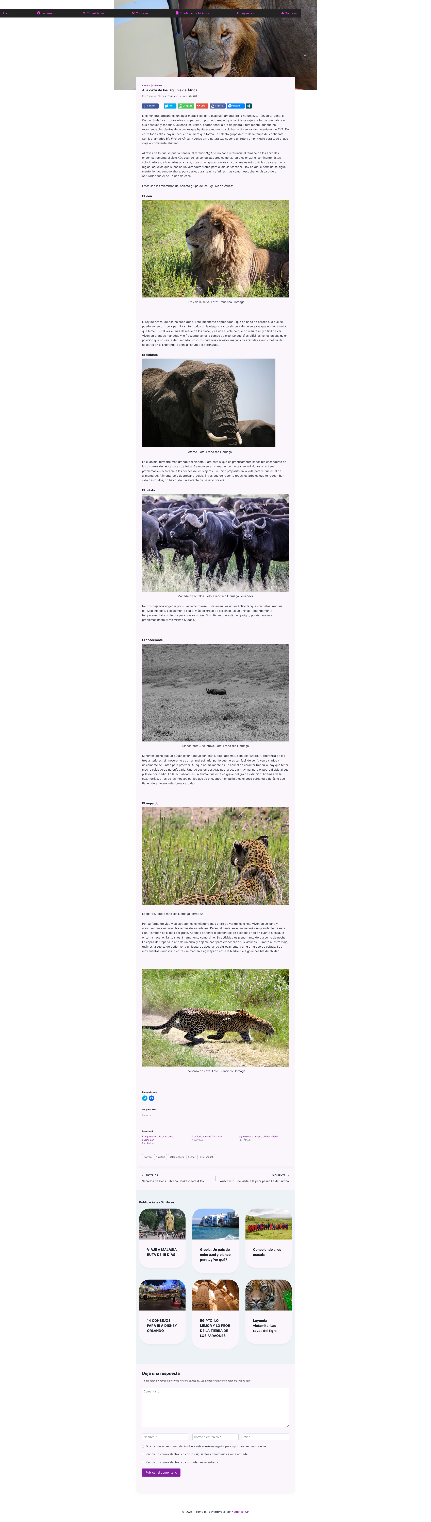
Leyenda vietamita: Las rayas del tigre (265, 1326)
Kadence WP (240, 1511)
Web (247, 1437)
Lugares (157, 85)
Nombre (150, 1437)
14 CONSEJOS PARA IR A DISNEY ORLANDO (162, 1326)
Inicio (6, 13)
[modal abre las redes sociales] (249, 106)
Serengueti (206, 1157)
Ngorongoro (177, 1157)
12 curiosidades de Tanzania (206, 1136)
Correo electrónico (207, 1437)
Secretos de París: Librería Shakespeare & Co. (173, 1178)
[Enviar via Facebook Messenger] (236, 106)
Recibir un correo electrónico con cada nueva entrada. (182, 1462)
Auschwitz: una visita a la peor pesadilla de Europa (254, 1178)
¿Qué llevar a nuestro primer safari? (258, 1136)
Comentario (153, 1391)
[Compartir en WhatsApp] (186, 106)
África (146, 85)
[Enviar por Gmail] (202, 106)
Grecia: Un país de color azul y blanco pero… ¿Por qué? (215, 1255)
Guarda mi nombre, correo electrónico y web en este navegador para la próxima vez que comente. (206, 1446)
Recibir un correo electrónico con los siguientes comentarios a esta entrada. (197, 1454)
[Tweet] (170, 106)
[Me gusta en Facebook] (218, 106)
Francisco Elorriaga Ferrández (162, 96)
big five (160, 1157)
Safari (192, 1157)
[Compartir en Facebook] (150, 106)
